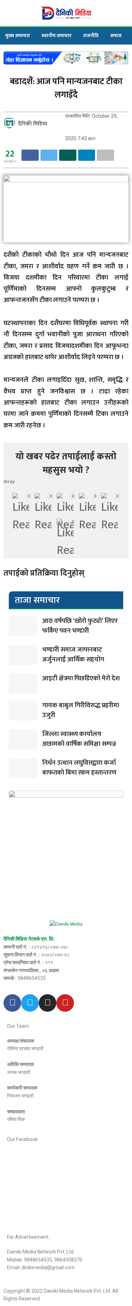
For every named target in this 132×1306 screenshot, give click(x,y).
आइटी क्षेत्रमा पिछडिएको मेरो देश (81, 678)
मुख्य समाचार (17, 36)
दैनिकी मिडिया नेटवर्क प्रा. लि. (29, 939)
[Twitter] (30, 1003)
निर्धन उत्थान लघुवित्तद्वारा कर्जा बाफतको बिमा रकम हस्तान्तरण (79, 767)
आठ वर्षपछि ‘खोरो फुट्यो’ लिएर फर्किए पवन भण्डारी (80, 626)
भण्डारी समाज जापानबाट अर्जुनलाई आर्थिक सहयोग (73, 654)
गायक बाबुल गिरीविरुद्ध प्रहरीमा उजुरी (80, 710)
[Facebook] (12, 1003)
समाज (115, 36)
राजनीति (91, 36)
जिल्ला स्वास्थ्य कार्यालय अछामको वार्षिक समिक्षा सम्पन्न (79, 739)
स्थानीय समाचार (56, 36)
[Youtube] (65, 1003)
